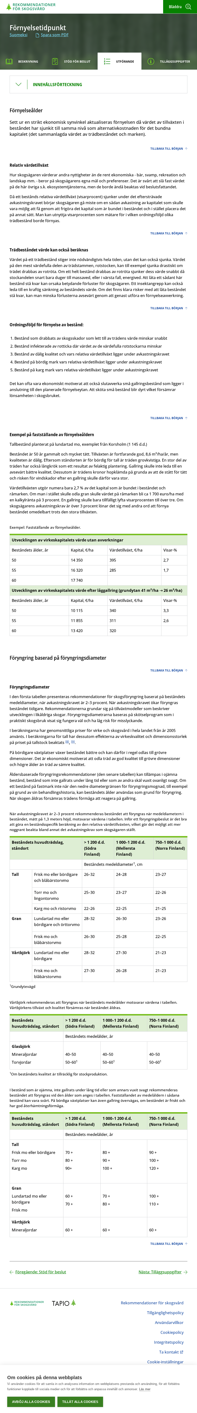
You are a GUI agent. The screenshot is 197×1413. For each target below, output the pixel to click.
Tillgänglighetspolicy (165, 1312)
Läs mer (144, 1389)
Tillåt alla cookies (80, 1402)
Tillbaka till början (166, 149)
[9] (73, 742)
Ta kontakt (170, 1352)
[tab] (23, 61)
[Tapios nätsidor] (65, 1303)
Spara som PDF (54, 34)
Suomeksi (18, 34)
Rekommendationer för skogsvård (152, 1303)
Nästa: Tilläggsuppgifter (160, 1272)
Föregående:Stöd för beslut (40, 1272)
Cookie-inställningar (165, 1362)
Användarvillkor (169, 1322)
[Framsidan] (31, 7)
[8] (67, 742)
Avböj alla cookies (31, 1402)
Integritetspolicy (169, 1342)
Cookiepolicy (172, 1332)
